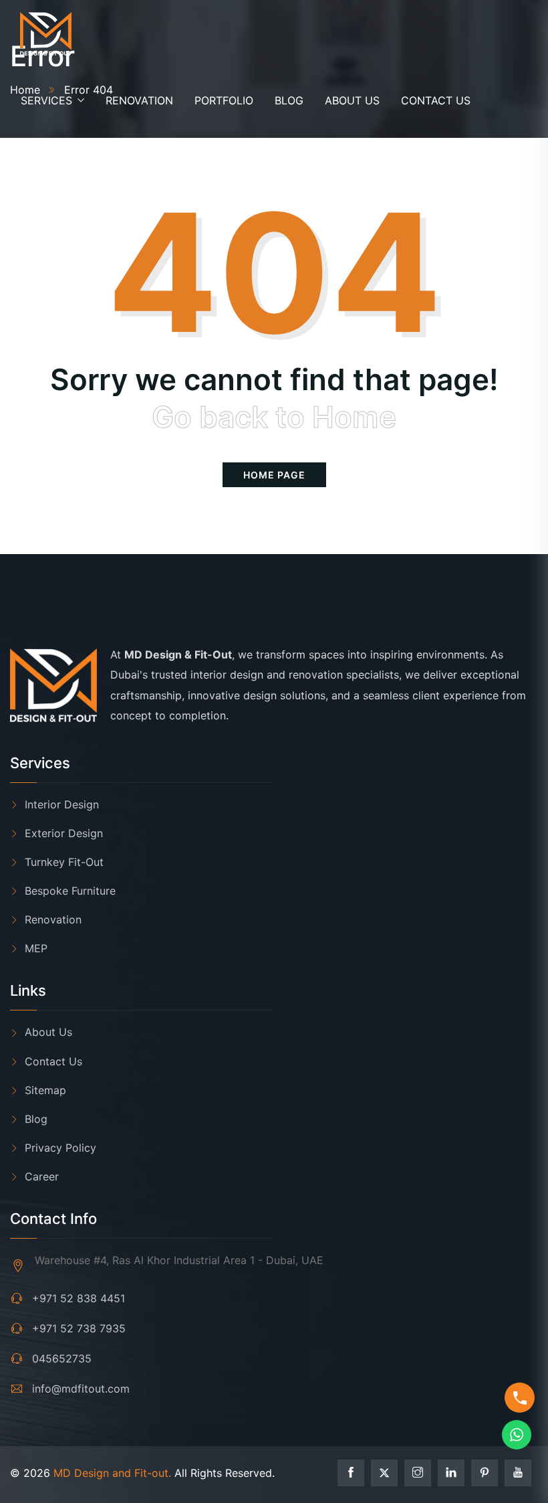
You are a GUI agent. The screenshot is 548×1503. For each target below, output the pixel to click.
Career (42, 1176)
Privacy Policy (60, 1147)
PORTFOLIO (223, 100)
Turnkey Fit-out (64, 862)
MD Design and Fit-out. (112, 1473)
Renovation (53, 919)
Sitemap (45, 1090)
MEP (36, 948)
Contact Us (53, 1061)
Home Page (274, 474)
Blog (36, 1119)
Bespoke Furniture (70, 890)
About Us (48, 1032)
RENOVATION (139, 100)
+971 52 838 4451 (78, 1298)
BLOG (289, 100)
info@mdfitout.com (81, 1388)
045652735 (62, 1358)
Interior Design (62, 804)
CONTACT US (435, 100)
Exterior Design (64, 833)
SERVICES (46, 100)
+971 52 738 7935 (79, 1328)
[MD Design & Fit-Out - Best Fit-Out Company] (46, 34)
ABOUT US (352, 100)
